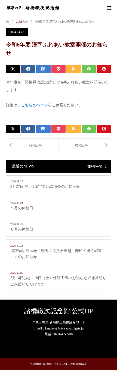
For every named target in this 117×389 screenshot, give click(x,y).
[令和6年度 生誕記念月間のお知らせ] (85, 145)
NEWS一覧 (94, 166)
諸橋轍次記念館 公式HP (58, 311)
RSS (58, 346)
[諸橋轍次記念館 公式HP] (33, 7)
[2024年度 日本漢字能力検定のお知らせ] (32, 145)
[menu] (109, 8)
